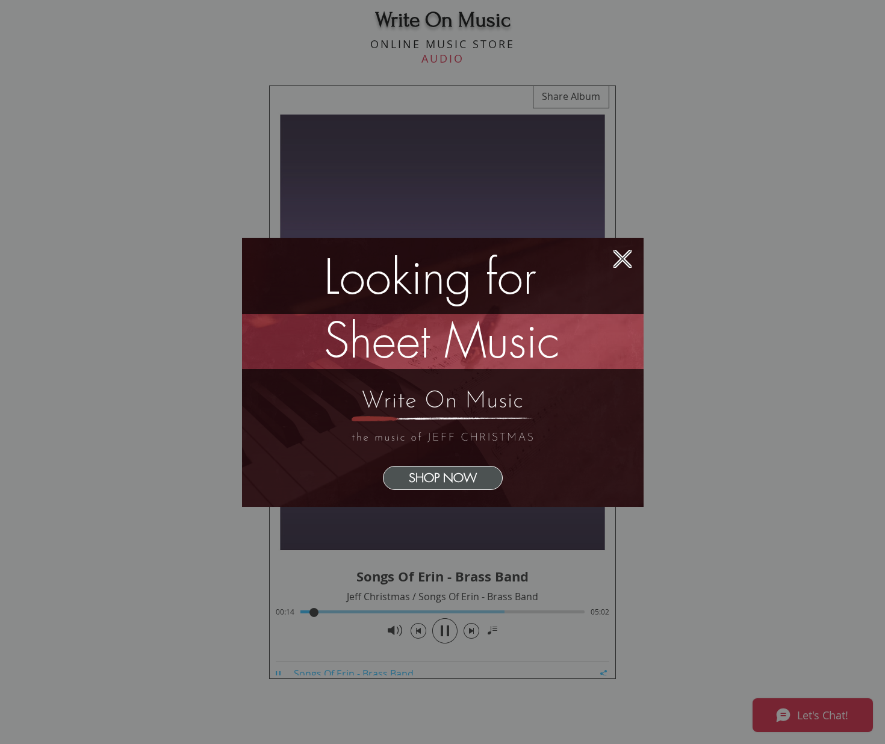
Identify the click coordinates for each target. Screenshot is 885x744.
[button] (622, 259)
